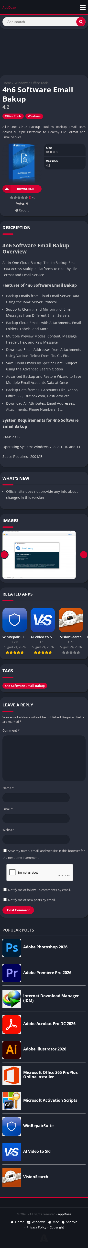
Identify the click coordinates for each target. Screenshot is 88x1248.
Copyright (57, 1227)
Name (8, 788)
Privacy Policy (36, 1227)
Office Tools (39, 83)
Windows (21, 83)
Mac (56, 1222)
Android (71, 1222)
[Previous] (4, 555)
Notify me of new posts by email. (31, 900)
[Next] (83, 555)
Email (7, 809)
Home (6, 83)
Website (8, 830)
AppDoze (64, 1214)
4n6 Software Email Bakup (25, 685)
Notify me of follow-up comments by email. (39, 890)
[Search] (81, 21)
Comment (11, 730)
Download (25, 189)
